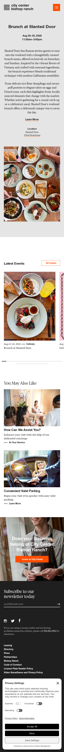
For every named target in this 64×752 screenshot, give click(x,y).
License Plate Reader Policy (18, 668)
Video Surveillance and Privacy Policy (23, 672)
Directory (8, 649)
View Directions (32, 135)
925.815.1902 (50, 630)
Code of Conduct (13, 664)
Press (7, 653)
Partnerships (10, 657)
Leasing (8, 645)
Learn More (32, 119)
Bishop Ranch (11, 660)
